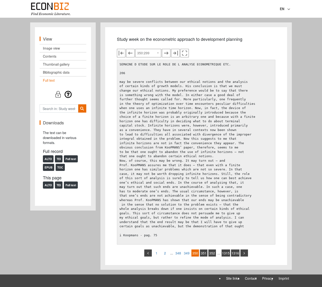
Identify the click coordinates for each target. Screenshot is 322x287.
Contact (250, 278)
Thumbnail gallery (56, 64)
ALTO (48, 159)
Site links (232, 278)
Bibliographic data (56, 72)
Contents (49, 56)
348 (178, 253)
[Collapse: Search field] (291, 9)
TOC (60, 167)
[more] (244, 253)
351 (203, 253)
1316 (235, 253)
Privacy (267, 278)
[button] (63, 94)
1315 (226, 253)
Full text (49, 80)
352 (212, 253)
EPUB (49, 167)
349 (187, 253)
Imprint (284, 278)
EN (282, 8)
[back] (148, 253)
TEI (59, 159)
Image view (51, 48)
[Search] (82, 108)
